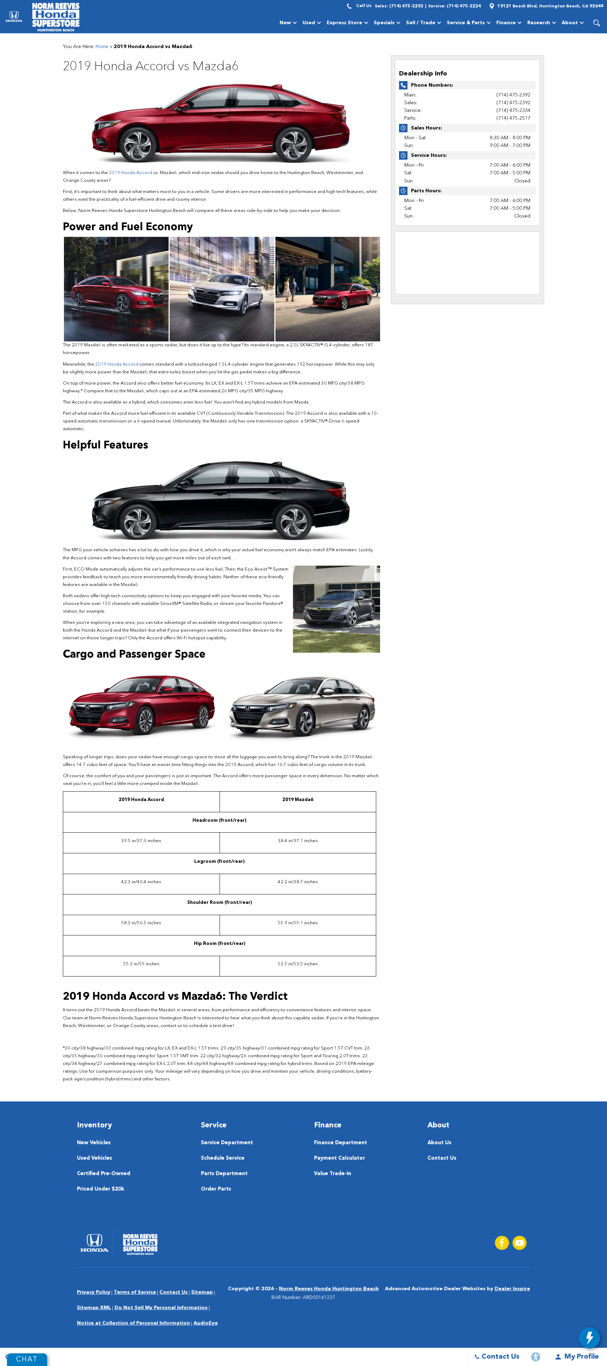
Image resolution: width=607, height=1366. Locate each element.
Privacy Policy (93, 1292)
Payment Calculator (339, 1158)
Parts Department (224, 1174)
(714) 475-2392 (513, 95)
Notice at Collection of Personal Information (133, 1323)
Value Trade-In (332, 1174)
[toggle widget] (589, 1337)
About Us (439, 1143)
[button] (596, 22)
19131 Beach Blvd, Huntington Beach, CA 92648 (550, 6)
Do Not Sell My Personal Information (161, 1307)
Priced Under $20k (100, 1189)
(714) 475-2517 (513, 118)
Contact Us (441, 1158)
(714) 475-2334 (513, 110)
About (570, 22)
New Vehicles (94, 1143)
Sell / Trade (420, 22)
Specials (384, 22)
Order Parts (216, 1189)
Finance (506, 22)
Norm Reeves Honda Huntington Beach (329, 1288)
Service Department (227, 1143)
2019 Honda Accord (130, 173)
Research (538, 22)
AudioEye (206, 1323)
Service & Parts (465, 24)
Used (308, 22)
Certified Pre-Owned (103, 1174)
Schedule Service (222, 1158)
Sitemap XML (94, 1307)
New (285, 22)
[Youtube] (520, 1243)
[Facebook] (502, 1243)
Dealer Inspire (512, 1288)
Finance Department (340, 1143)
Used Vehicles (94, 1158)
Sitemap (202, 1292)
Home (102, 46)
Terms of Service (135, 1292)
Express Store (344, 22)
